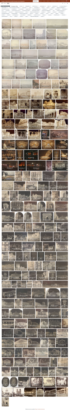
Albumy (40, 1)
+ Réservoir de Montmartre (35, 12)
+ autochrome (55, 6)
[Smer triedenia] (65, 3)
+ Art (53, 10)
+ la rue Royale (21, 9)
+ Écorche (42, 13)
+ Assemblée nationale (5, 13)
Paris (8, 3)
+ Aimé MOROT (61, 12)
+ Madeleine (29, 14)
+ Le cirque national (63, 6)
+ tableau (49, 12)
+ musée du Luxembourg (19, 12)
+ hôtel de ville (4, 12)
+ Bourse (31, 13)
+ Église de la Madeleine (60, 7)
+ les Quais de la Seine (26, 10)
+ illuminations (37, 7)
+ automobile (24, 7)
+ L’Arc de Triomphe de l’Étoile (14, 7)
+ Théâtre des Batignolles (34, 16)
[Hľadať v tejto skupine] (63, 3)
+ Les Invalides (23, 14)
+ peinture (16, 16)
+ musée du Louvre (37, 14)
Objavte (48, 1)
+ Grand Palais (57, 9)
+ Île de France (35, 6)
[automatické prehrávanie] (67, 3)
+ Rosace (22, 16)
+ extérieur (51, 9)
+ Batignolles (28, 6)
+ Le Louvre (10, 12)
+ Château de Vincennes (60, 10)
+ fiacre (47, 13)
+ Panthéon (64, 14)
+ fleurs (52, 13)
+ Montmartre (64, 9)
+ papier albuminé (4, 16)
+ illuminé (9, 14)
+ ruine (49, 6)
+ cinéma (37, 13)
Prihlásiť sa (63, 1)
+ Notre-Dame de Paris (36, 10)
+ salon (30, 7)
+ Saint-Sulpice (4, 7)
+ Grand (43, 7)
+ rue (2, 10)
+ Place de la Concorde (5, 9)
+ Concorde (7, 10)
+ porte (26, 12)
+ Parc (11, 16)
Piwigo (36, 409)
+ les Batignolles (15, 14)
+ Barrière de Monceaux (23, 13)
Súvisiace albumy (53, 1)
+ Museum (44, 14)
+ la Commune (43, 6)
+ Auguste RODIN (14, 13)
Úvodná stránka (2, 3)
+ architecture (45, 9)
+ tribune (42, 16)
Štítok (5, 3)
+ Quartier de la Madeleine (46, 10)
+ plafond (53, 7)
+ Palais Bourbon (57, 14)
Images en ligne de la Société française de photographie (13, 1)
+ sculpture (43, 12)
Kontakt (59, 1)
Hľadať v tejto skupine (6, 6)
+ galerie (57, 13)
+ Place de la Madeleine (36, 9)
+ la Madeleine (14, 9)
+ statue (26, 16)
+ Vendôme (54, 12)
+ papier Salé (28, 9)
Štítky (44, 1)
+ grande (62, 13)
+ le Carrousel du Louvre (16, 10)
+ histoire (3, 14)
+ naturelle (50, 14)
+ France (21, 6)
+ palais (48, 7)
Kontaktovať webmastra (41, 409)
